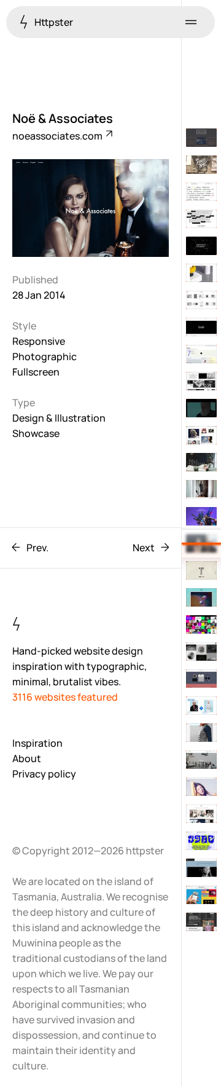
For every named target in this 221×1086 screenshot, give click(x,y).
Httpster (53, 22)
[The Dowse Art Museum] (201, 218)
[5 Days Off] (201, 840)
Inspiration (37, 743)
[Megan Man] (201, 759)
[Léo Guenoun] (201, 326)
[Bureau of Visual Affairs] (201, 354)
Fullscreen (36, 372)
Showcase (36, 433)
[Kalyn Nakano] (201, 678)
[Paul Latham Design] (201, 462)
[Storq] (201, 489)
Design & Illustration (59, 418)
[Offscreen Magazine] (201, 921)
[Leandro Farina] (201, 272)
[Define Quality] (201, 191)
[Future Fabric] (201, 894)
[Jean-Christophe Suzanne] (201, 570)
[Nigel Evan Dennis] (201, 597)
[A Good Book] (201, 299)
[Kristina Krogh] (201, 813)
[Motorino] (201, 164)
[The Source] (201, 408)
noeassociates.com (58, 136)
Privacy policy (44, 774)
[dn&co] (201, 381)
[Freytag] (201, 651)
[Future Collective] (201, 867)
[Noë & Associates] (201, 543)
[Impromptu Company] (201, 245)
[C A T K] (201, 516)
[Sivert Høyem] (201, 137)
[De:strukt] (201, 624)
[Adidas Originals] (201, 705)
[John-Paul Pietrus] (201, 435)
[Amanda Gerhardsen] (201, 786)
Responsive (38, 341)
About (26, 758)
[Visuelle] (201, 732)
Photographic (44, 356)
